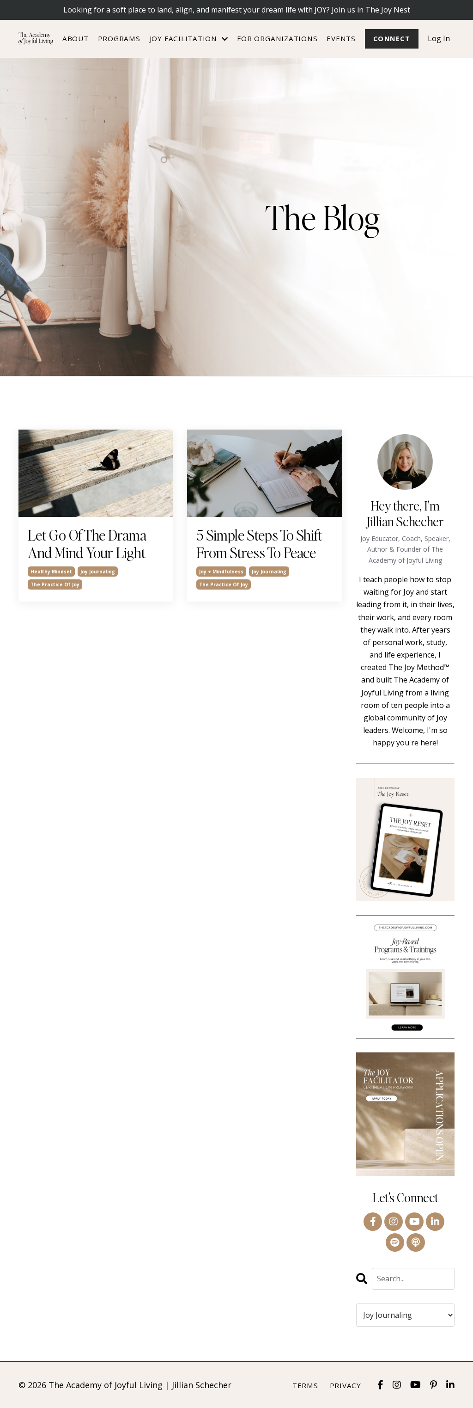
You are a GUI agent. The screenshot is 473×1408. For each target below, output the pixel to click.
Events (341, 38)
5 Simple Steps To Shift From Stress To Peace (259, 544)
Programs (119, 38)
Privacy (345, 1385)
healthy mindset (51, 571)
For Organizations (277, 38)
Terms (305, 1385)
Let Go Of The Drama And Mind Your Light (87, 544)
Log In (439, 38)
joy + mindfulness (221, 571)
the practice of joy (54, 584)
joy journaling (97, 571)
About (75, 38)
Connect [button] (391, 38)
